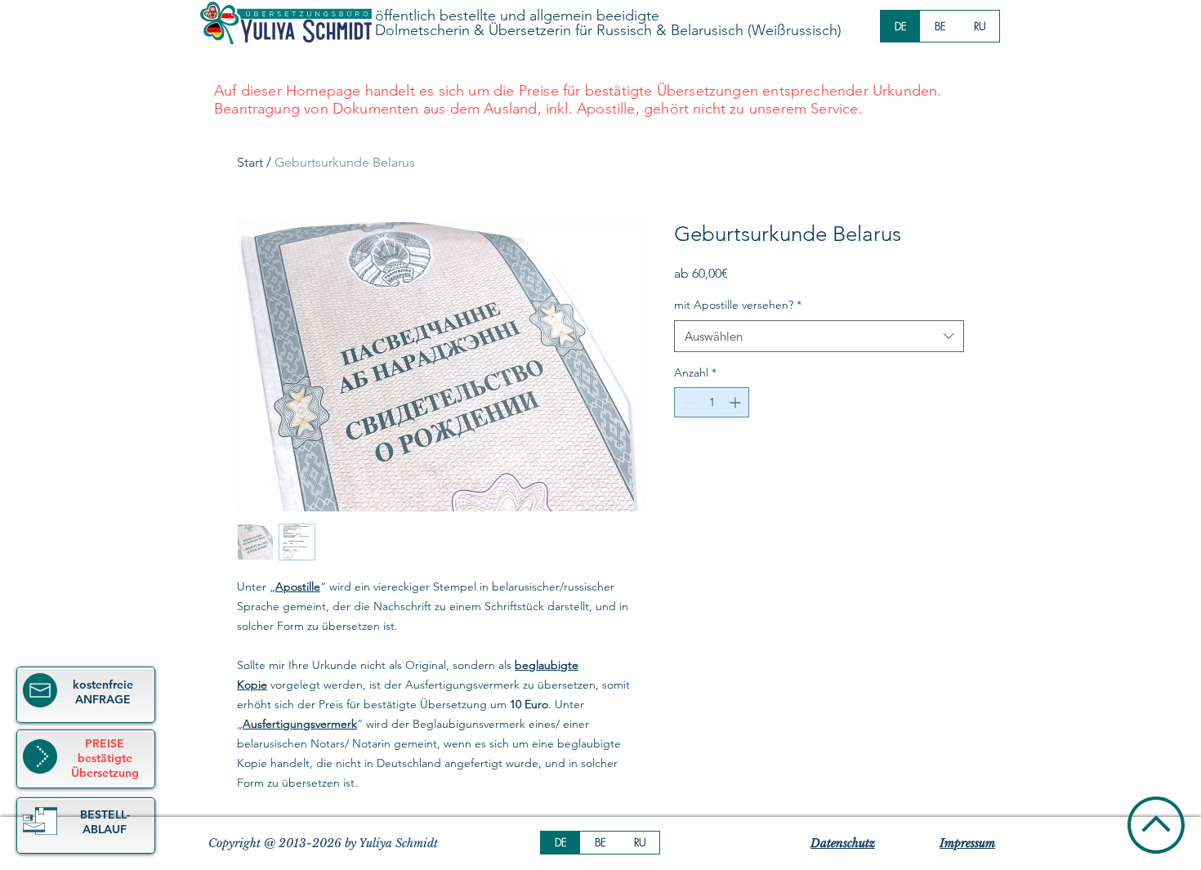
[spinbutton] (711, 402)
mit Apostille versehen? (737, 304)
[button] (40, 821)
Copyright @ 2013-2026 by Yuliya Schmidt (323, 843)
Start (250, 162)
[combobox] (819, 336)
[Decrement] (686, 402)
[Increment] (736, 402)
